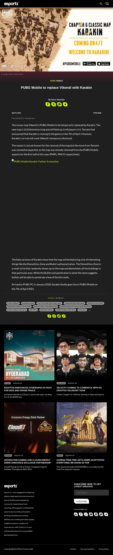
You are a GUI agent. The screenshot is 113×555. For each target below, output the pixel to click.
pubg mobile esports (65, 310)
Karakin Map (28, 303)
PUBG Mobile (13, 303)
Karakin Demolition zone (19, 307)
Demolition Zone (95, 303)
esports (33, 310)
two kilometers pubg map (49, 303)
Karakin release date (74, 303)
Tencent (82, 310)
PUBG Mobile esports (16, 310)
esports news (46, 310)
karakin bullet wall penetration (75, 307)
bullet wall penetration (45, 307)
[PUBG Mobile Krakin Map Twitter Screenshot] (56, 207)
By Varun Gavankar (56, 100)
